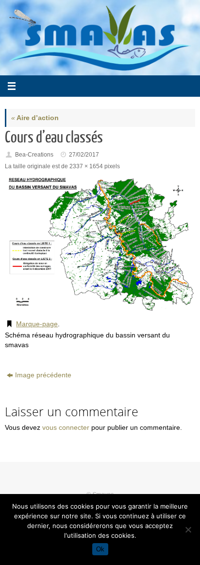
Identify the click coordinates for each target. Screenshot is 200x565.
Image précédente (43, 375)
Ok (100, 549)
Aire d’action (35, 118)
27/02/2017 (84, 154)
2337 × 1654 (86, 166)
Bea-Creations (34, 154)
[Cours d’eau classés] (100, 243)
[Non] (188, 529)
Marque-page (37, 324)
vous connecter (65, 427)
